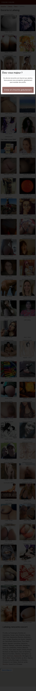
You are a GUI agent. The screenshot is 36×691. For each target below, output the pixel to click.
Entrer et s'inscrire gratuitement (18, 90)
